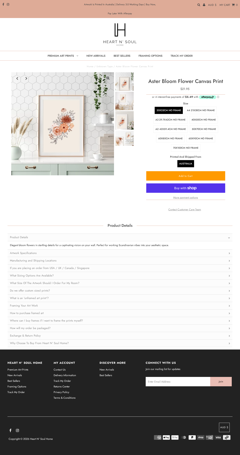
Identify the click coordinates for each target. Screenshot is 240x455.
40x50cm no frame (203, 119)
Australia (185, 163)
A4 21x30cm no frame (201, 110)
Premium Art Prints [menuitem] (61, 56)
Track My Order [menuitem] (182, 56)
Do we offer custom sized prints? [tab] (30, 291)
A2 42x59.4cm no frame (170, 129)
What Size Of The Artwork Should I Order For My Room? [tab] (44, 283)
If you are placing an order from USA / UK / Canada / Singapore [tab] (49, 268)
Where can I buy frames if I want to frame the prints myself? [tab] (46, 321)
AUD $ (212, 5)
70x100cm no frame (185, 148)
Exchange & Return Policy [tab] (25, 336)
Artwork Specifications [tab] (23, 253)
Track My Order (16, 392)
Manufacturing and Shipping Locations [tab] (33, 260)
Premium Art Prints (18, 369)
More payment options (185, 197)
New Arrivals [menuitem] (95, 56)
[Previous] (17, 78)
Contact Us (60, 369)
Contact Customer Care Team (184, 209)
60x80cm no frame (170, 138)
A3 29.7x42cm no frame (170, 119)
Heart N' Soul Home (41, 439)
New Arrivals (15, 375)
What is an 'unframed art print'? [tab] (29, 298)
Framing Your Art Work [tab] (24, 306)
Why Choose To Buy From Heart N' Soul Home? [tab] (39, 343)
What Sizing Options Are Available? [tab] (32, 275)
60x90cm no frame (201, 138)
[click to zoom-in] (108, 78)
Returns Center (62, 386)
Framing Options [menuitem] (150, 56)
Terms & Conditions (65, 398)
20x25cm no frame (169, 110)
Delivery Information (65, 375)
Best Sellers (14, 381)
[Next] (26, 78)
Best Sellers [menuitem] (122, 56)
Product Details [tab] (19, 237)
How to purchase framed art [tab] (27, 313)
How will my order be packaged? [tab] (30, 328)
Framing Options (17, 386)
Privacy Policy (61, 392)
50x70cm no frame (204, 129)
